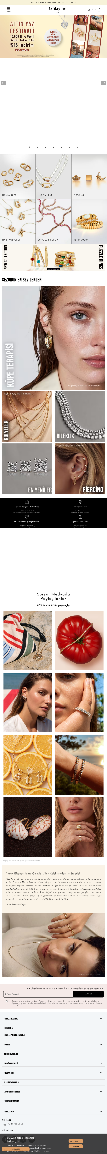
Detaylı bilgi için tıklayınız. (38, 1151)
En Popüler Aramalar (12, 1082)
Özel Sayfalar (9, 1073)
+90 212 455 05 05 (15, 1124)
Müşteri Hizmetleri (11, 1054)
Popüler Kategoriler (11, 1101)
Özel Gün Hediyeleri (11, 1063)
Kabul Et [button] (76, 1146)
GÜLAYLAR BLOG (9, 1111)
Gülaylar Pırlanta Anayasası (14, 1035)
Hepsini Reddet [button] (75, 1141)
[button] (29, 149)
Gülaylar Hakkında (11, 1019)
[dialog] (53, 1144)
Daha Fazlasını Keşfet (16, 905)
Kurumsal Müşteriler (12, 1092)
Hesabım (7, 1044)
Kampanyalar (9, 1028)
